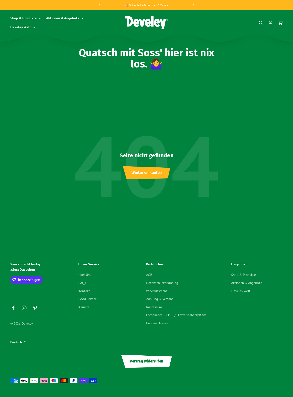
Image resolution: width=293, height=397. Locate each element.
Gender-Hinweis (157, 323)
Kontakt (84, 291)
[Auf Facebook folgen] (13, 308)
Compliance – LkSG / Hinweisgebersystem (176, 315)
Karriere (83, 307)
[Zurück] (99, 5)
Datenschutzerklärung (162, 283)
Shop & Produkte (23, 18)
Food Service (87, 299)
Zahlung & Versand (160, 299)
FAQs (82, 283)
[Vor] (194, 5)
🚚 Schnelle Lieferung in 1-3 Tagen (146, 5)
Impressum (154, 307)
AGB (149, 274)
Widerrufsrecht (156, 291)
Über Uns (84, 274)
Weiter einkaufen (146, 172)
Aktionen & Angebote (62, 18)
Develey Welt (20, 27)
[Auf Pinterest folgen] (35, 308)
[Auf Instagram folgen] (24, 308)
